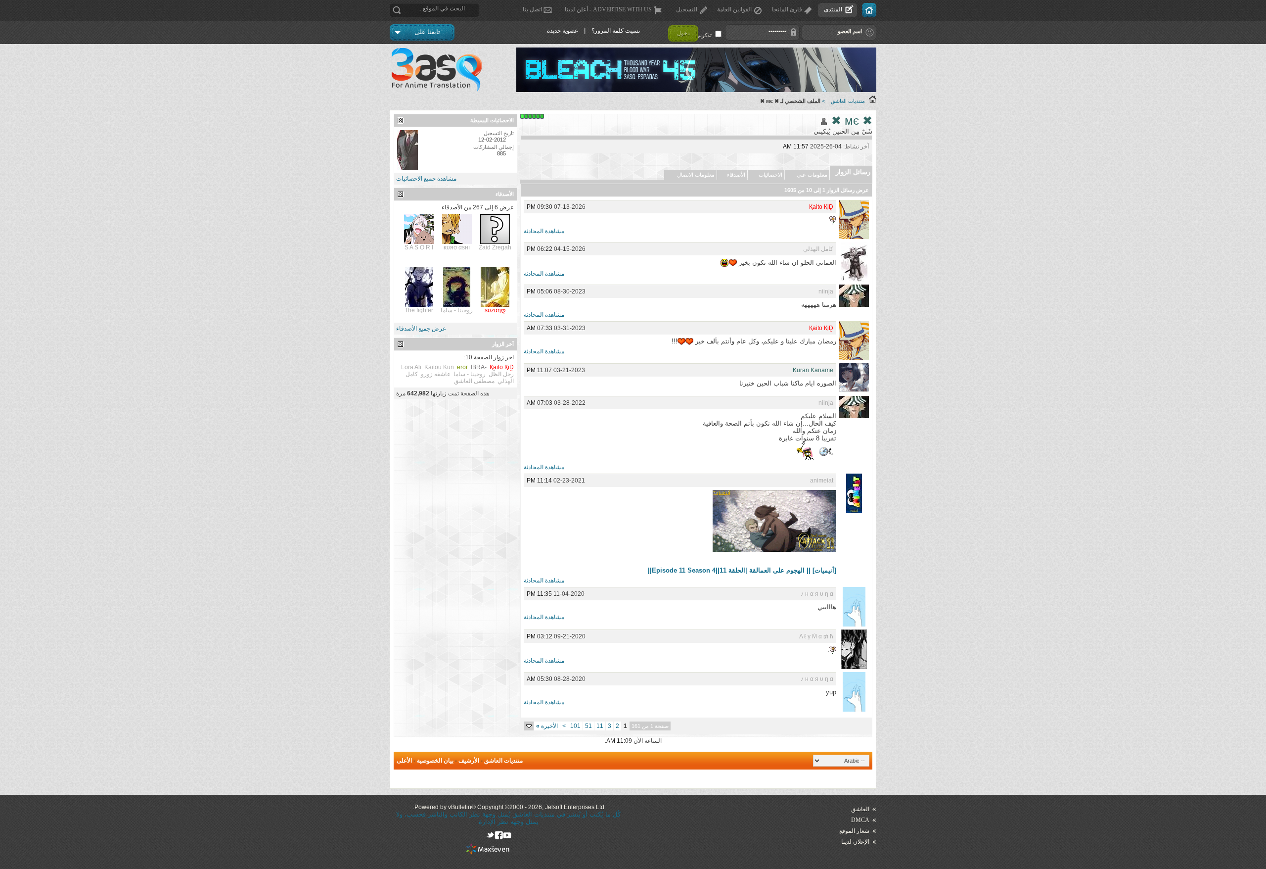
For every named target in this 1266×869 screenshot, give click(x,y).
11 (599, 726)
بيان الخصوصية (435, 760)
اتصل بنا (532, 9)
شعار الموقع (854, 830)
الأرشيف (468, 760)
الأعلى (404, 760)
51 (588, 726)
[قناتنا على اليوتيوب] (507, 835)
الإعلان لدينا (855, 841)
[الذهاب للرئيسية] (869, 10)
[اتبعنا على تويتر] (490, 835)
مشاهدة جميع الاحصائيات (426, 178)
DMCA (860, 820)
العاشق (860, 809)
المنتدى (833, 9)
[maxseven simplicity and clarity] (487, 852)
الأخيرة (547, 726)
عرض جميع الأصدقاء (421, 328)
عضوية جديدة (562, 30)
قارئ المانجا (787, 9)
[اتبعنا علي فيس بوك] (499, 835)
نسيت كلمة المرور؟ (615, 30)
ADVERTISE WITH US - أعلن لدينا (608, 9)
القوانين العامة (734, 9)
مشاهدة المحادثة (544, 231)
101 (575, 726)
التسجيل (686, 9)
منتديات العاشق (848, 101)
